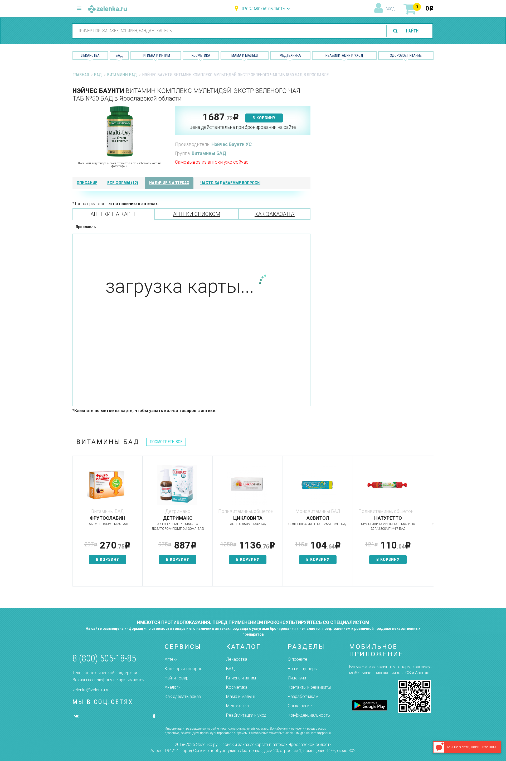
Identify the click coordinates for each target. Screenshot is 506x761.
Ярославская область (263, 8)
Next (430, 523)
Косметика (201, 55)
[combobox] (226, 30)
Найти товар (176, 677)
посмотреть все (166, 441)
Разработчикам (303, 696)
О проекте (297, 659)
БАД (119, 55)
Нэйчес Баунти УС (231, 144)
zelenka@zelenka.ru (90, 689)
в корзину (264, 117)
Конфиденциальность (309, 715)
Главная (80, 74)
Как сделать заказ (183, 696)
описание (87, 182)
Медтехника (290, 55)
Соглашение (300, 705)
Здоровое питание (406, 55)
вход (390, 9)
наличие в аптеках (169, 182)
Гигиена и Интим (156, 55)
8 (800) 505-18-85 (104, 658)
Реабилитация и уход (344, 55)
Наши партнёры (303, 668)
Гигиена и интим (241, 677)
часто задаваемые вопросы (230, 182)
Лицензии (297, 677)
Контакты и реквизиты (309, 687)
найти (412, 31)
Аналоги (173, 687)
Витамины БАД (122, 74)
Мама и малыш (244, 55)
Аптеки (171, 659)
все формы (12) (122, 182)
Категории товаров (183, 668)
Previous (76, 523)
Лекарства (90, 55)
